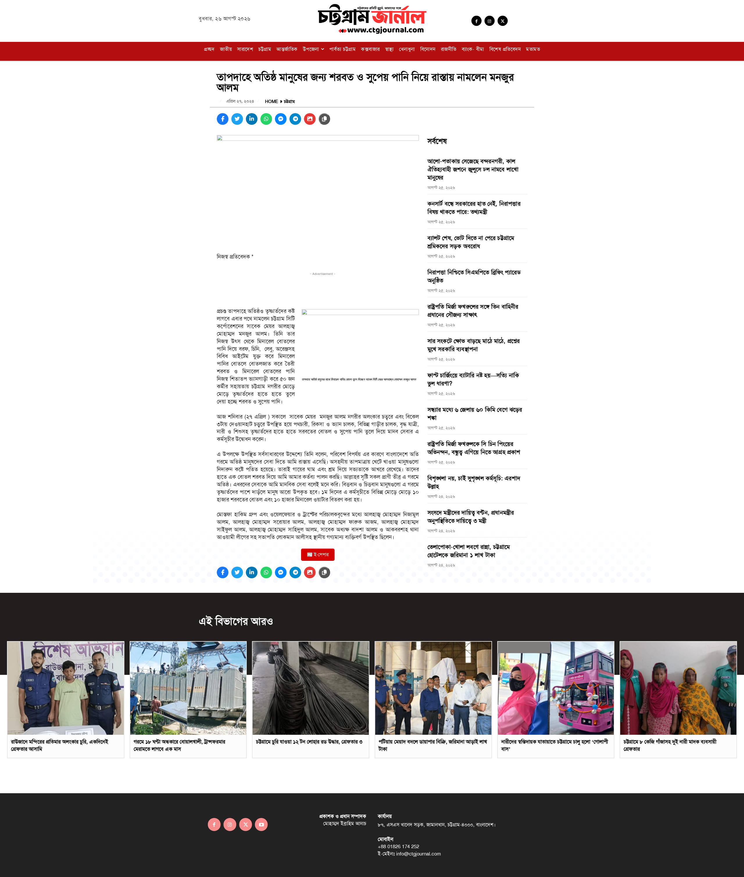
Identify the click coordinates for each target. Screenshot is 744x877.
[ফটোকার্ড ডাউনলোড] (310, 119)
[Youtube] (261, 824)
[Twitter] (503, 21)
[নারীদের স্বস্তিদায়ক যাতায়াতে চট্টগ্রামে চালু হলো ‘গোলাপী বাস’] (556, 688)
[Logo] (372, 18)
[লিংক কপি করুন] (324, 119)
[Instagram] (489, 21)
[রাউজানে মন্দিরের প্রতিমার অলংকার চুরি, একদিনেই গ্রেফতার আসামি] (66, 688)
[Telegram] (295, 119)
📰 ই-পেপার (318, 555)
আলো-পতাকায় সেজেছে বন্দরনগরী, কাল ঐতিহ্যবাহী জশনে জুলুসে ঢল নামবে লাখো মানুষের (473, 169)
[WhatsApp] (266, 119)
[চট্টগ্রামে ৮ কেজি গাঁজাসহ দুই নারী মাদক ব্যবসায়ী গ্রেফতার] (678, 688)
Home (271, 101)
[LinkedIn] (251, 119)
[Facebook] (476, 21)
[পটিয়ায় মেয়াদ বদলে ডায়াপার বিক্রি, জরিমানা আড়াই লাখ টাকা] (433, 688)
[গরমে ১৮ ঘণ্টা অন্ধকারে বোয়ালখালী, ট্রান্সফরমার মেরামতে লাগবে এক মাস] (188, 688)
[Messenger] (281, 119)
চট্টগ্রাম (289, 101)
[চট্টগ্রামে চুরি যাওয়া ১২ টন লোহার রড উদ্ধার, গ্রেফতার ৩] (311, 688)
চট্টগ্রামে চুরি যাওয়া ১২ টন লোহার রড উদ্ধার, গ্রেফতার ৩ (309, 741)
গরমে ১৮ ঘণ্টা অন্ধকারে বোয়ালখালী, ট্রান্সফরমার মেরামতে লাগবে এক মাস (179, 745)
